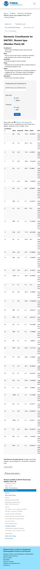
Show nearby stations (12, 473)
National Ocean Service (10, 556)
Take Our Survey (8, 561)
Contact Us (6, 565)
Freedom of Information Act (11, 563)
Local (17, 107)
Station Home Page (10, 536)
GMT (17, 110)
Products (13, 13)
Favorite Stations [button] (9, 17)
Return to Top (7, 467)
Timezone (8, 104)
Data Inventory (9, 538)
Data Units (9, 95)
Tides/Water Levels (20, 24)
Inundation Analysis (10, 526)
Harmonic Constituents (25, 13)
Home (5, 13)
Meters (18, 100)
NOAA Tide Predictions (11, 488)
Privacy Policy (7, 558)
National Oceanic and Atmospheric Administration (18, 554)
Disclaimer (6, 559)
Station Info (8, 24)
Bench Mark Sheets (10, 495)
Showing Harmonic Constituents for (16, 83)
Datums (7, 493)
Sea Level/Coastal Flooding (12, 27)
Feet (17, 98)
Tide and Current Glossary (22, 122)
